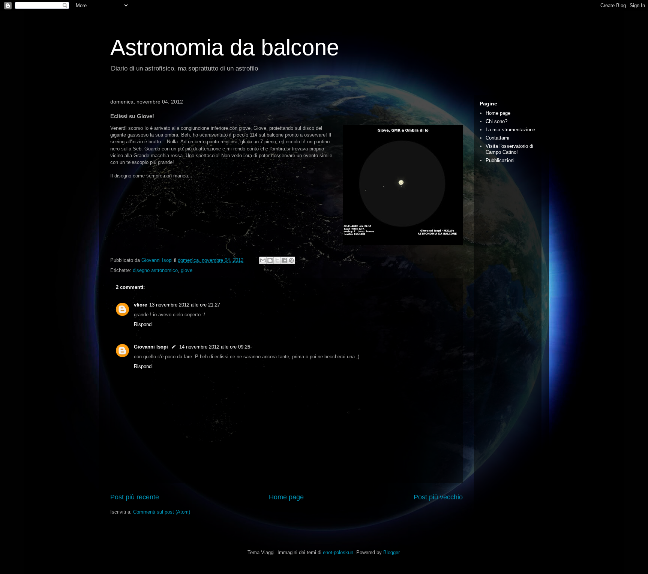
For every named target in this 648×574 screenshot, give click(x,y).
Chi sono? (496, 121)
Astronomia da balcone (224, 47)
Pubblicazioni (500, 160)
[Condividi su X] (277, 260)
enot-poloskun (338, 552)
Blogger (391, 552)
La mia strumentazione (510, 129)
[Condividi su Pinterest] (291, 260)
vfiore (140, 305)
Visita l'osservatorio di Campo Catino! (509, 149)
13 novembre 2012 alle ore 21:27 (184, 305)
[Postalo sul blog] (270, 260)
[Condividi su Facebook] (284, 260)
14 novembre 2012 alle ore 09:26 (214, 347)
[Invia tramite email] (263, 260)
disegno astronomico (155, 270)
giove (186, 270)
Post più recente (134, 497)
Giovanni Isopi (151, 347)
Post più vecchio (438, 497)
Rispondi (143, 324)
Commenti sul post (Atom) (161, 512)
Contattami (497, 138)
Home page (286, 497)
